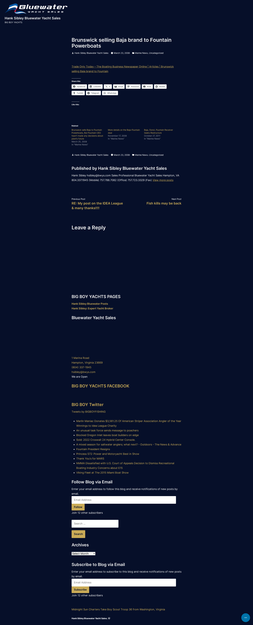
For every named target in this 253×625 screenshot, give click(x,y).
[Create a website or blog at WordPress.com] (109, 618)
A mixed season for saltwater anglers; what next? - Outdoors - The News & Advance (128, 444)
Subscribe (80, 589)
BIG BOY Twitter (88, 404)
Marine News (141, 53)
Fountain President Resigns (93, 449)
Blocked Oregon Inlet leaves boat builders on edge (107, 435)
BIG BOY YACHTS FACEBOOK (100, 385)
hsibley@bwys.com (83, 372)
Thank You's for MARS (90, 458)
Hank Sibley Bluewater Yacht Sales (32, 18)
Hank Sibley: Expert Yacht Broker (92, 308)
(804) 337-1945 (81, 367)
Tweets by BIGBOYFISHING (89, 411)
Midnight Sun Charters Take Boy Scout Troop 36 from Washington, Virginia (118, 609)
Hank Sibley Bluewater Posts (90, 303)
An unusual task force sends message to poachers (107, 430)
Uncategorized (156, 53)
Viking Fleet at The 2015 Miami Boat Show (102, 472)
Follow (78, 507)
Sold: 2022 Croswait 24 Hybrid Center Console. (105, 439)
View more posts (163, 180)
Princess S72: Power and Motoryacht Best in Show (107, 453)
